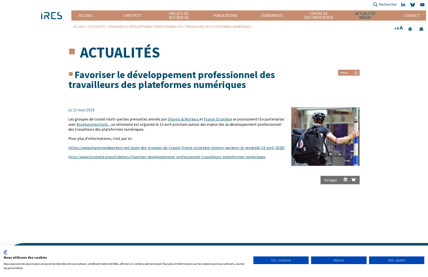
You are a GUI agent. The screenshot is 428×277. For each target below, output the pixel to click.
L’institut (132, 15)
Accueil (86, 15)
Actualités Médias (365, 15)
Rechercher (388, 4)
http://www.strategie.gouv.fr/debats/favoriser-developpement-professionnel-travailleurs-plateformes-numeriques (167, 156)
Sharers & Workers (183, 119)
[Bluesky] (413, 4)
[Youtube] (423, 4)
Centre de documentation (318, 15)
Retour (344, 72)
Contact (412, 15)
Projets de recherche (179, 15)
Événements (272, 15)
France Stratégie (218, 119)
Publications (225, 15)
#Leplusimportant (92, 124)
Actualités (96, 27)
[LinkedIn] (404, 4)
